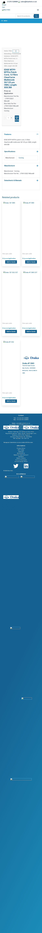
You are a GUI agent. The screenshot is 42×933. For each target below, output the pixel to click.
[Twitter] (15, 466)
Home (6, 51)
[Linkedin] (26, 466)
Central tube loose (11, 223)
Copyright (21, 451)
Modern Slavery (21, 458)
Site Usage (21, 450)
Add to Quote (17, 118)
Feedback (21, 456)
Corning (21, 158)
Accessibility (21, 453)
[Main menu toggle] (38, 10)
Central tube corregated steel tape (11, 293)
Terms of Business (21, 460)
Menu (5, 20)
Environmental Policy (21, 461)
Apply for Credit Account (21, 455)
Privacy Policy (21, 448)
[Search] (36, 16)
